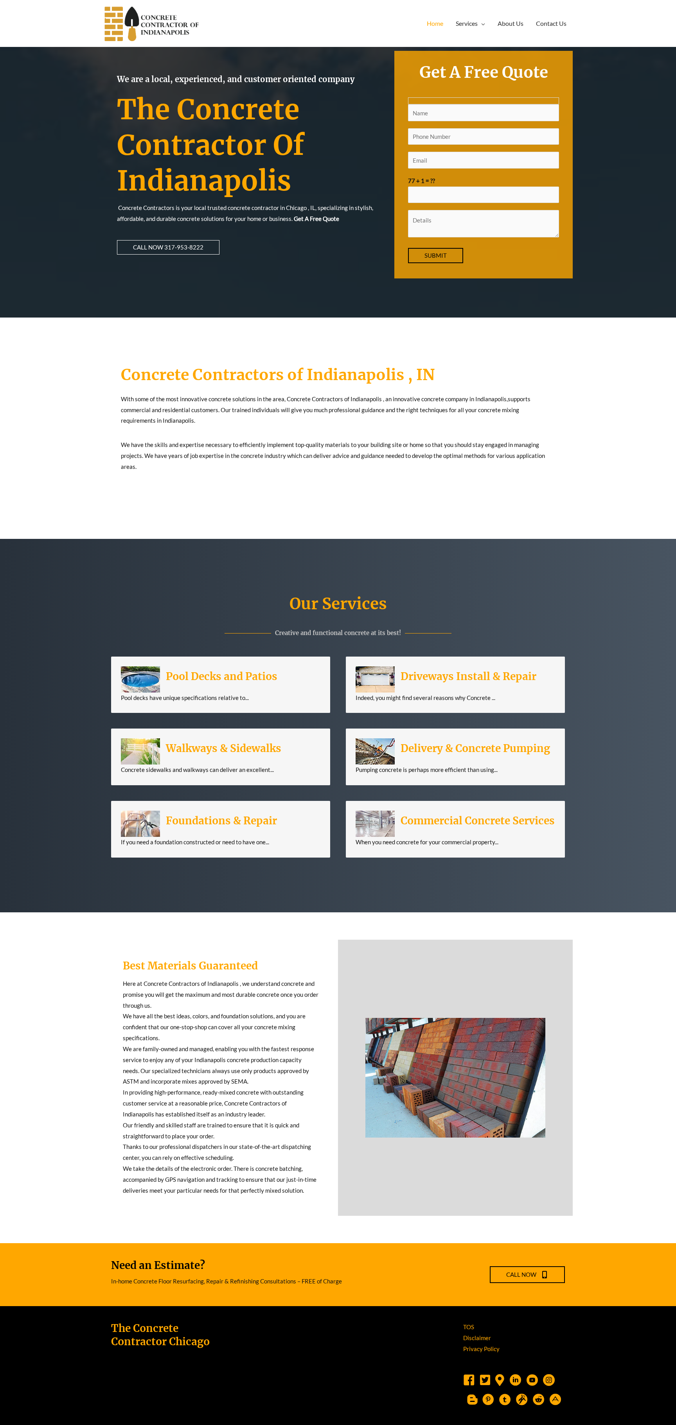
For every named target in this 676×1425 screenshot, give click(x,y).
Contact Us (551, 23)
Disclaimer (477, 1337)
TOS (468, 1326)
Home (435, 23)
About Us (510, 23)
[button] (168, 247)
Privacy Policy (481, 1348)
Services (467, 23)
